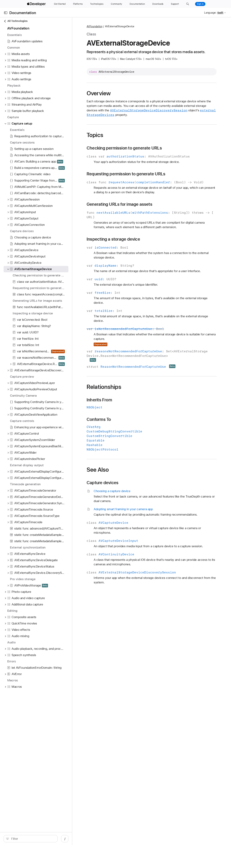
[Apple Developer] (37, 4)
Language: (210, 12)
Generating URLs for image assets (119, 204)
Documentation (22, 12)
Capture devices (102, 482)
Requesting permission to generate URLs (126, 173)
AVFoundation (94, 26)
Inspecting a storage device (113, 239)
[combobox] (32, 839)
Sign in (200, 4)
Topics (95, 135)
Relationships (104, 387)
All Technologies (17, 21)
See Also (98, 469)
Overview (99, 93)
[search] (31, 838)
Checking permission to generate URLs (124, 148)
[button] (187, 4)
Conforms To (99, 419)
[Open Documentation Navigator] (5, 12)
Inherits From (99, 399)
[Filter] (32, 838)
